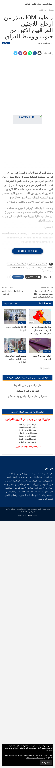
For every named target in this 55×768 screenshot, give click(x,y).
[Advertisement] (27, 85)
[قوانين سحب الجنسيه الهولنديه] (40, 345)
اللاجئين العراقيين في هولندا (19, 267)
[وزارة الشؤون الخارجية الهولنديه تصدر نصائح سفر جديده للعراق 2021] (40, 316)
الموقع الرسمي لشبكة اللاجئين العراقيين (38, 4)
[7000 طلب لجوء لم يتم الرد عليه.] (15, 316)
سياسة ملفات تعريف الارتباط (35, 758)
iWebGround (33, 515)
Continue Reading (27, 251)
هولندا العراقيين (47, 270)
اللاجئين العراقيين (35, 267)
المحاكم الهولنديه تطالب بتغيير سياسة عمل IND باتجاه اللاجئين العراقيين (43, 294)
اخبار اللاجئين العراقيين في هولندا (16, 264)
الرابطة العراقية (47, 267)
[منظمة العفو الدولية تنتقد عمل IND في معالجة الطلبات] (15, 345)
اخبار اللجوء (6, 43)
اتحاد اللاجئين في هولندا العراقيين (38, 264)
